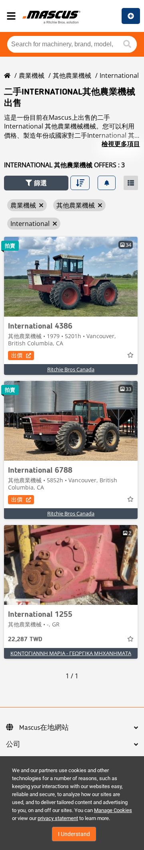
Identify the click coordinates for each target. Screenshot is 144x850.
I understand (74, 834)
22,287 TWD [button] (25, 639)
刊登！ (131, 16)
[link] (71, 277)
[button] (36, 183)
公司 (13, 744)
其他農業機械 (72, 75)
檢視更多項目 (121, 143)
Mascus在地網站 (44, 727)
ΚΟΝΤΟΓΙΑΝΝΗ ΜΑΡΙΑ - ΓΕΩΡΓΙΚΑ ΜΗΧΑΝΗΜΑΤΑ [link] (70, 653)
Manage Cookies (113, 810)
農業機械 (31, 75)
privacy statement (58, 818)
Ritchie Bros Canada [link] (70, 369)
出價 (16, 355)
